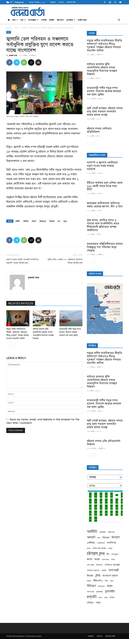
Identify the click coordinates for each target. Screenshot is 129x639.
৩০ (95, 519)
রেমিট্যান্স (90, 602)
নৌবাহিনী (103, 570)
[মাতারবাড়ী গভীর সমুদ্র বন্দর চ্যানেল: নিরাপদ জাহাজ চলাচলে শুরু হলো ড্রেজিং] (70, 318)
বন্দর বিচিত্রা (70, 20)
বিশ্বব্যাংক (101, 586)
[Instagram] (110, 2)
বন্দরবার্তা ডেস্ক (13, 55)
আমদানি (91, 537)
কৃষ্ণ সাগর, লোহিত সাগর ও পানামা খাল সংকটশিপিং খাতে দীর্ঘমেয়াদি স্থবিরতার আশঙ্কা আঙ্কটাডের (103, 225)
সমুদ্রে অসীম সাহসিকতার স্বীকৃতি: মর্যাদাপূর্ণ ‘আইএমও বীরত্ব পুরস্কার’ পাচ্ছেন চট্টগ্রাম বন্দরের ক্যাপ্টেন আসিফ (105, 45)
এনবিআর (91, 542)
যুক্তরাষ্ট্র (110, 591)
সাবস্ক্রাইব (53, 2)
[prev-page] (8, 345)
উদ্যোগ (34, 221)
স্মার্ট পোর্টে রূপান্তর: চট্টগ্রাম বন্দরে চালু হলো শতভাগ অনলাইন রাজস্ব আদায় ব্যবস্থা (105, 111)
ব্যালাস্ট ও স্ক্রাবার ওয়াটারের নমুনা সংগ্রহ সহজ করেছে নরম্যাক (102, 166)
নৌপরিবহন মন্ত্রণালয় (93, 570)
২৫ (106, 513)
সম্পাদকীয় (44, 20)
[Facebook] (104, 2)
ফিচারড (90, 575)
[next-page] (13, 345)
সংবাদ (21, 20)
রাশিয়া (106, 597)
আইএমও (111, 531)
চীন (108, 554)
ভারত (109, 585)
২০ (116, 507)
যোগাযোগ (61, 2)
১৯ (111, 507)
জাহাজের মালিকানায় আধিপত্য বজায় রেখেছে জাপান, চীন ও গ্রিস (105, 204)
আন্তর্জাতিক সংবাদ (97, 155)
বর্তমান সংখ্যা (95, 273)
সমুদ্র (65, 221)
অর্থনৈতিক (25, 221)
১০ (101, 501)
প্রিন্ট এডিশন (60, 20)
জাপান (89, 559)
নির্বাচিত (92, 345)
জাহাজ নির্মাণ (105, 559)
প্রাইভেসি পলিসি (71, 2)
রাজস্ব (100, 597)
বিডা (106, 580)
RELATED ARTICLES (20, 303)
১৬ (96, 507)
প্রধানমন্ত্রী (113, 570)
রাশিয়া (112, 597)
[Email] (31, 62)
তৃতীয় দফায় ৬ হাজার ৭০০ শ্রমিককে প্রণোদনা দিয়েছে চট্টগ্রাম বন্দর (65, 261)
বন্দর (59, 221)
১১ (106, 501)
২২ (90, 513)
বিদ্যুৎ (112, 581)
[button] (119, 20)
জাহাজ (97, 559)
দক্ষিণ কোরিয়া (90, 565)
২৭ (116, 513)
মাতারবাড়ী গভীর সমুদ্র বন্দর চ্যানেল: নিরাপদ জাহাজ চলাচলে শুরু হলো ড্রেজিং (70, 332)
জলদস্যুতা (115, 554)
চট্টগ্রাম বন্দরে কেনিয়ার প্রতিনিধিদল (99, 130)
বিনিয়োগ (91, 585)
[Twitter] (115, 2)
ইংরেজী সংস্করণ (82, 20)
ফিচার (13, 20)
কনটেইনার (111, 542)
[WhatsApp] (24, 62)
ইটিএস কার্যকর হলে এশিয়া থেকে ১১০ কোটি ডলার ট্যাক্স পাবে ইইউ (105, 186)
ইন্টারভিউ (51, 20)
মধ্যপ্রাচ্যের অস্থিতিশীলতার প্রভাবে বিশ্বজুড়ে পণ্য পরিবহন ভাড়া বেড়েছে (105, 247)
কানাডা (88, 548)
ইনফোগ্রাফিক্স (32, 20)
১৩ (117, 501)
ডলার (113, 559)
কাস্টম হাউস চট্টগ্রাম (99, 548)
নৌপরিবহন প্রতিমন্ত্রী (112, 564)
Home (9, 27)
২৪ (101, 513)
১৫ (90, 507)
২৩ (95, 513)
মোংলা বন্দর (90, 591)
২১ (122, 507)
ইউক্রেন (105, 537)
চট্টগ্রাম (110, 548)
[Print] (38, 62)
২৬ (111, 513)
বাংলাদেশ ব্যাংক (110, 575)
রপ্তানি (91, 596)
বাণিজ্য (89, 580)
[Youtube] (120, 2)
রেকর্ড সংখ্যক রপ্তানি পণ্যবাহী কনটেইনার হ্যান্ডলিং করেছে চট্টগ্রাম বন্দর (22, 261)
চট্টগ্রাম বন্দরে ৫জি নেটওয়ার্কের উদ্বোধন (103, 442)
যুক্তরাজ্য (99, 591)
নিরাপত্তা (51, 221)
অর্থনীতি (17, 221)
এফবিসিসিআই (101, 543)
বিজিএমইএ (98, 580)
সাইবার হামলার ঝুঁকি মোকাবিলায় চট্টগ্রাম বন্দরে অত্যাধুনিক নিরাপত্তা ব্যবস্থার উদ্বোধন (102, 69)
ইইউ (98, 537)
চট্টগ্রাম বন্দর (42, 221)
